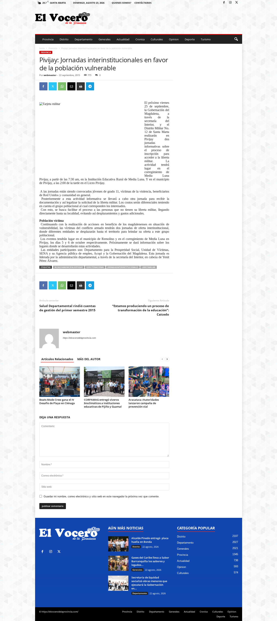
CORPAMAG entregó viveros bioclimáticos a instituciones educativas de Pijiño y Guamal (103, 403)
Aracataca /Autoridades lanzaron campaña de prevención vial (144, 403)
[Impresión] (81, 86)
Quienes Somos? (121, 2)
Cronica (140, 39)
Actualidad (123, 39)
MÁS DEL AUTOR (88, 359)
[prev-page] (162, 359)
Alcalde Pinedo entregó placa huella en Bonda (150, 540)
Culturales (157, 39)
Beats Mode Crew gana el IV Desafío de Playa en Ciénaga (57, 401)
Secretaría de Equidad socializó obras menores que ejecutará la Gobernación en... (149, 583)
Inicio (42, 48)
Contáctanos (142, 2)
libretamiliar (148, 267)
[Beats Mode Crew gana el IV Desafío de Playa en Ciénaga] (59, 381)
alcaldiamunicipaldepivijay (69, 267)
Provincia (48, 39)
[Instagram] (230, 2)
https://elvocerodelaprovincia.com (79, 338)
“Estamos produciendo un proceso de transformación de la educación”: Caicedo (140, 310)
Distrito (64, 39)
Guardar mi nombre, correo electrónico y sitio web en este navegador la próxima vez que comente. (101, 496)
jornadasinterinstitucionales (122, 267)
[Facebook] (224, 2)
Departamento (83, 39)
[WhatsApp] (62, 86)
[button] (236, 39)
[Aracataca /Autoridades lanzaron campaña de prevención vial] (149, 381)
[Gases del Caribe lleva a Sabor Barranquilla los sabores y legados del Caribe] (118, 563)
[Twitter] (236, 2)
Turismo (206, 39)
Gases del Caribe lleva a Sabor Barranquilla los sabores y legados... (150, 561)
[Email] (71, 86)
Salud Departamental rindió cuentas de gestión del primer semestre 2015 (67, 308)
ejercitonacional (95, 267)
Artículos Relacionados (57, 359)
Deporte (190, 39)
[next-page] (167, 359)
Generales (105, 39)
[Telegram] (90, 86)
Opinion (174, 39)
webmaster (50, 75)
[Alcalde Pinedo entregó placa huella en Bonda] (118, 543)
